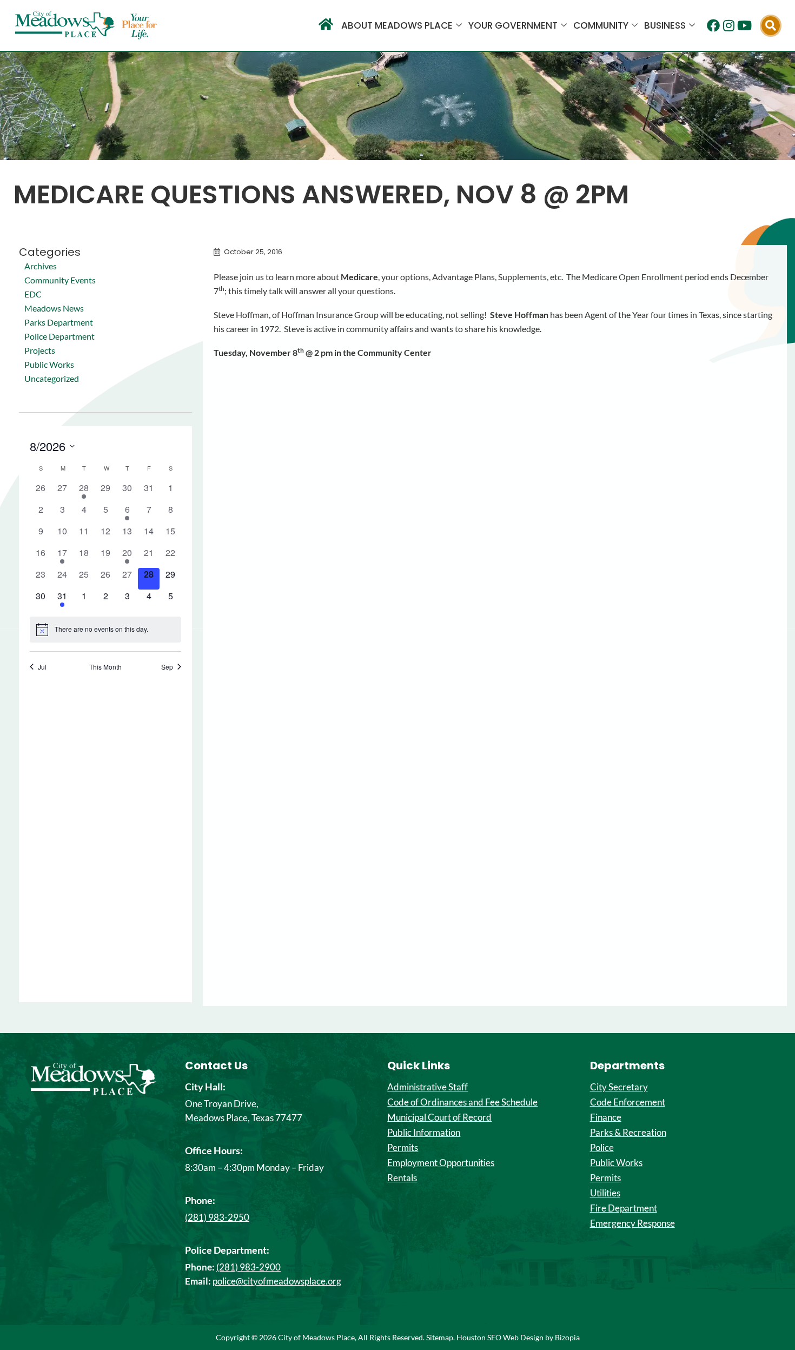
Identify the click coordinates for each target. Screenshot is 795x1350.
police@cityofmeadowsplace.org (277, 1281)
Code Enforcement (627, 1102)
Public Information (423, 1132)
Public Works (49, 364)
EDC (33, 294)
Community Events (60, 280)
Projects (39, 350)
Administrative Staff (427, 1087)
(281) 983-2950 (217, 1217)
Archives (40, 266)
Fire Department (623, 1208)
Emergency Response (632, 1223)
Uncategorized (51, 378)
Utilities (605, 1193)
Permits (402, 1147)
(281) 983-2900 (248, 1267)
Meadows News (54, 308)
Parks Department (58, 322)
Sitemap (439, 1337)
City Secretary (619, 1087)
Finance (605, 1117)
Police (602, 1147)
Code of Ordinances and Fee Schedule (462, 1102)
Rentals (402, 1178)
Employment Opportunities (440, 1162)
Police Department (59, 336)
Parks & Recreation (628, 1132)
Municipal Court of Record (439, 1117)
